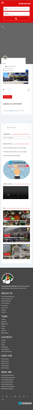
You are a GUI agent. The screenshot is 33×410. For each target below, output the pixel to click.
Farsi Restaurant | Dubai (14, 237)
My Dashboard (5, 361)
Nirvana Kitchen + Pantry (14, 256)
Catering (7, 218)
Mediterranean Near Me (7, 389)
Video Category (5, 368)
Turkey (3, 345)
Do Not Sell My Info (6, 301)
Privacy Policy (4, 305)
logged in (11, 111)
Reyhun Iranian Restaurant (15, 220)
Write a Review (5, 359)
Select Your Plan (5, 363)
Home (2, 27)
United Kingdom (5, 349)
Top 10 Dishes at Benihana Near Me (11, 156)
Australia (3, 340)
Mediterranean (5, 333)
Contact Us (4, 312)
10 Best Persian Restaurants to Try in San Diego (14, 148)
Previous (8, 97)
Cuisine (3, 328)
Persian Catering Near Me (7, 375)
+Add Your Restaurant (6, 299)
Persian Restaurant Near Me (8, 378)
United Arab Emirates (6, 352)
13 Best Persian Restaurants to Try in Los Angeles (15, 152)
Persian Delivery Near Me (7, 380)
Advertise (3, 310)
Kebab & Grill (4, 324)
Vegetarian (4, 322)
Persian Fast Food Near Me (7, 386)
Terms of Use (4, 308)
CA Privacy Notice (5, 303)
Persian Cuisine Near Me (7, 382)
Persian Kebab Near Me (7, 384)
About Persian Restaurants (7, 296)
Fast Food (3, 331)
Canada (3, 343)
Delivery (3, 326)
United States (4, 347)
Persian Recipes (5, 366)
